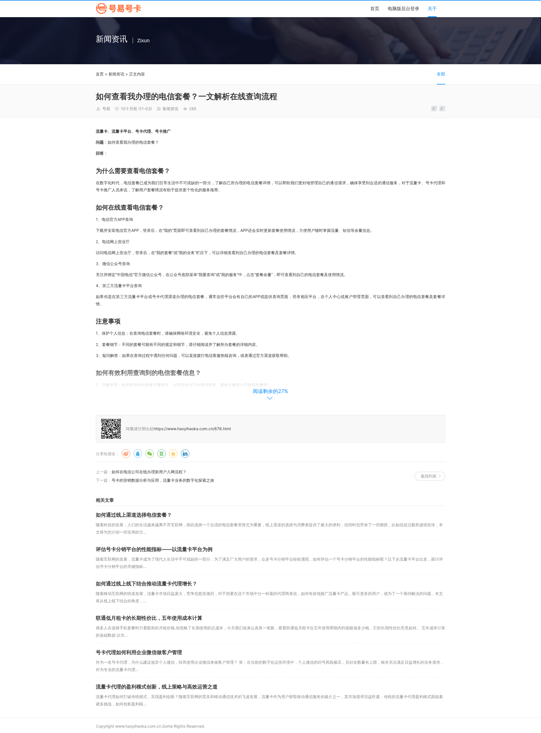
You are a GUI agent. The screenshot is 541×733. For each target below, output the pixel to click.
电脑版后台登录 (403, 8)
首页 (374, 8)
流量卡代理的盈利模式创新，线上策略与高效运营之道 (157, 687)
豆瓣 (161, 453)
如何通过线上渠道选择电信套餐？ (134, 515)
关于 (432, 8)
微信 (149, 453)
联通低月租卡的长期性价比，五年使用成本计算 (149, 618)
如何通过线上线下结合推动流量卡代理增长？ (146, 584)
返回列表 (428, 476)
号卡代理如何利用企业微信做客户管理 (139, 652)
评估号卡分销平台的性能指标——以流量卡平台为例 (154, 549)
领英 (185, 453)
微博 (126, 453)
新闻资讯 (116, 74)
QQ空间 (173, 453)
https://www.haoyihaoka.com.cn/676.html (192, 428)
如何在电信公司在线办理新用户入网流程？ (149, 471)
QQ (138, 453)
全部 (441, 74)
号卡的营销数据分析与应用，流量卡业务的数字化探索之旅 (163, 480)
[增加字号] (434, 108)
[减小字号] (442, 108)
